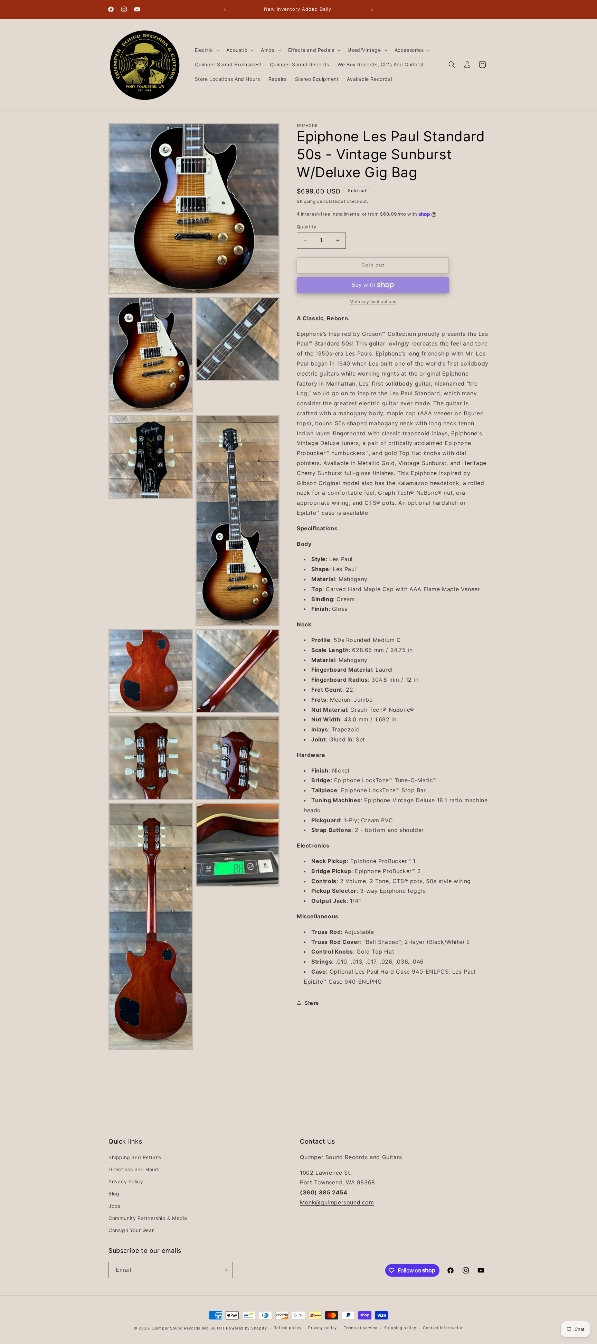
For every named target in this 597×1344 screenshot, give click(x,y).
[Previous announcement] (225, 9)
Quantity (306, 226)
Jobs (114, 1206)
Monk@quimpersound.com (337, 1202)
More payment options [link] (373, 301)
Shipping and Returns (134, 1157)
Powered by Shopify (246, 1328)
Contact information (443, 1327)
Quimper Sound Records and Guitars (188, 1328)
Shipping (306, 201)
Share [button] (312, 1003)
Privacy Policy (125, 1181)
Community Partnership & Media (147, 1218)
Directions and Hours (134, 1169)
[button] (206, 50)
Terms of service (360, 1327)
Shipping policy (400, 1327)
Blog (113, 1193)
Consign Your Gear (131, 1230)
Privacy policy (322, 1327)
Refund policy (287, 1327)
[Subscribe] (225, 1270)
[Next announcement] (372, 9)
